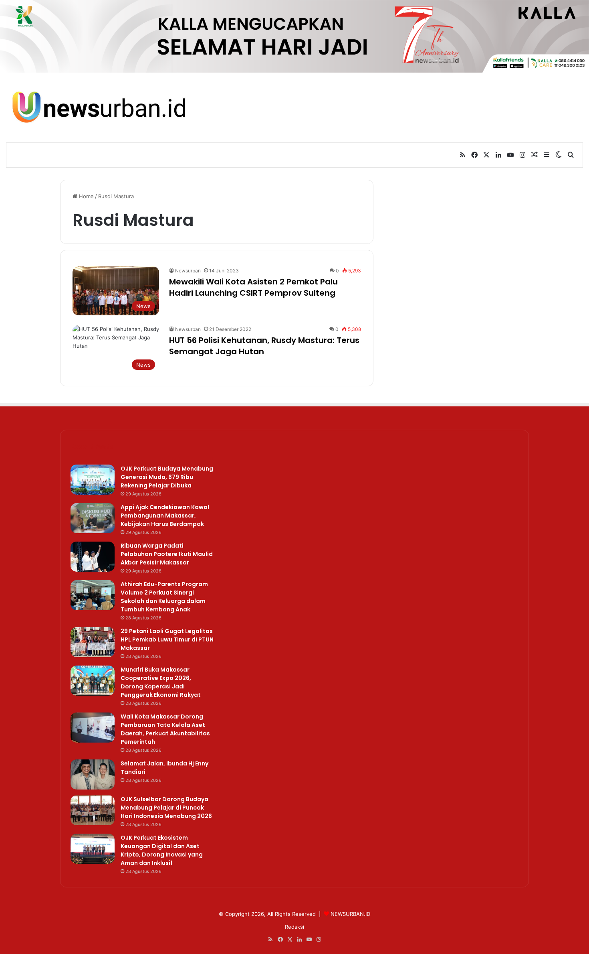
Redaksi (294, 927)
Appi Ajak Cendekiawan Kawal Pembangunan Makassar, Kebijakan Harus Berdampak (165, 515)
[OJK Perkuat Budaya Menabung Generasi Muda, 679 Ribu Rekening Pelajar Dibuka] (93, 480)
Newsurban (188, 271)
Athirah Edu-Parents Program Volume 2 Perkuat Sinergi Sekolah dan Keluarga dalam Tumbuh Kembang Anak (164, 596)
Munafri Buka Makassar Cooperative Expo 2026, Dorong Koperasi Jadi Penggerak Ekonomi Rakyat (161, 682)
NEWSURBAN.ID (350, 914)
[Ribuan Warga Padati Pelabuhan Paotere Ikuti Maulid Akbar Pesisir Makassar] (93, 557)
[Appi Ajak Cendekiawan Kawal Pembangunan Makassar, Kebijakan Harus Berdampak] (93, 518)
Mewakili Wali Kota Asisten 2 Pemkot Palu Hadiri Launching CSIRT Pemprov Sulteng (253, 287)
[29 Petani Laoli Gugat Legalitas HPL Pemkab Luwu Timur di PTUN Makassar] (93, 642)
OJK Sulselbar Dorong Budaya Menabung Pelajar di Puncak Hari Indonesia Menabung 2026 (166, 807)
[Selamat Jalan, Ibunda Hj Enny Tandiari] (93, 774)
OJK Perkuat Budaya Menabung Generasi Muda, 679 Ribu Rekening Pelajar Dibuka (167, 477)
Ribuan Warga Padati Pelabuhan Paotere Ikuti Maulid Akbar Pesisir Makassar (167, 554)
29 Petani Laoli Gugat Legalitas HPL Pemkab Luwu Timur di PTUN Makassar (167, 639)
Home (85, 196)
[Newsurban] (98, 107)
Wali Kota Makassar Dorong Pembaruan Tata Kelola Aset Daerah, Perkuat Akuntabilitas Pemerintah (165, 729)
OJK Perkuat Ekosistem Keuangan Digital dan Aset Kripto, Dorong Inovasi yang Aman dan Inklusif (162, 850)
